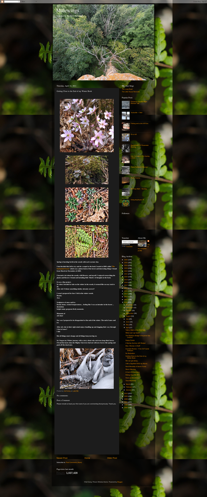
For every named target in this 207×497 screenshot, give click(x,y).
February (129, 387)
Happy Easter (130, 340)
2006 (126, 405)
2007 (126, 402)
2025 (126, 262)
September (130, 313)
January (129, 390)
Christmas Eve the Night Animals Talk (139, 102)
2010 (126, 393)
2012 (126, 299)
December (129, 305)
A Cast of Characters (132, 372)
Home (87, 458)
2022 (126, 271)
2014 (126, 294)
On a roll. (134, 134)
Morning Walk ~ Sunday (139, 189)
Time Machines (130, 380)
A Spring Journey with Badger (135, 343)
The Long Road (127, 89)
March (128, 384)
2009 (126, 396)
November (129, 307)
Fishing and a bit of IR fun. (140, 123)
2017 (126, 285)
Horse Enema (135, 178)
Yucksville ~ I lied (136, 112)
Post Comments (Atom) (74, 462)
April (127, 327)
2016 (126, 288)
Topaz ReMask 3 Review (139, 167)
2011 (126, 302)
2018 (126, 282)
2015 (126, 291)
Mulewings (67, 10)
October (129, 310)
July (127, 319)
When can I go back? (132, 333)
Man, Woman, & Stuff (132, 346)
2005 (126, 407)
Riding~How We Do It (132, 375)
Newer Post (62, 458)
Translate (129, 246)
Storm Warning (130, 369)
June (128, 322)
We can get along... (132, 361)
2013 (126, 297)
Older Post (112, 458)
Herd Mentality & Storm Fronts (135, 366)
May (127, 324)
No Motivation (130, 353)
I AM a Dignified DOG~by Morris (136, 363)
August (128, 316)
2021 (126, 274)
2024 (126, 265)
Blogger (119, 482)
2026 (126, 260)
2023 (126, 268)
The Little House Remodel (131, 92)
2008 (126, 399)
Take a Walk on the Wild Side (135, 330)
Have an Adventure (132, 378)
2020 (126, 277)
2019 (126, 279)
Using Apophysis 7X (137, 200)
